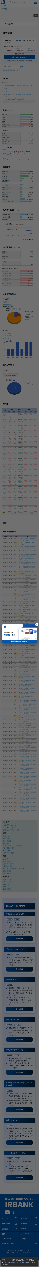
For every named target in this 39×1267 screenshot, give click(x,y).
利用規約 (26, 1259)
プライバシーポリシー (21, 1262)
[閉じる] (36, 624)
